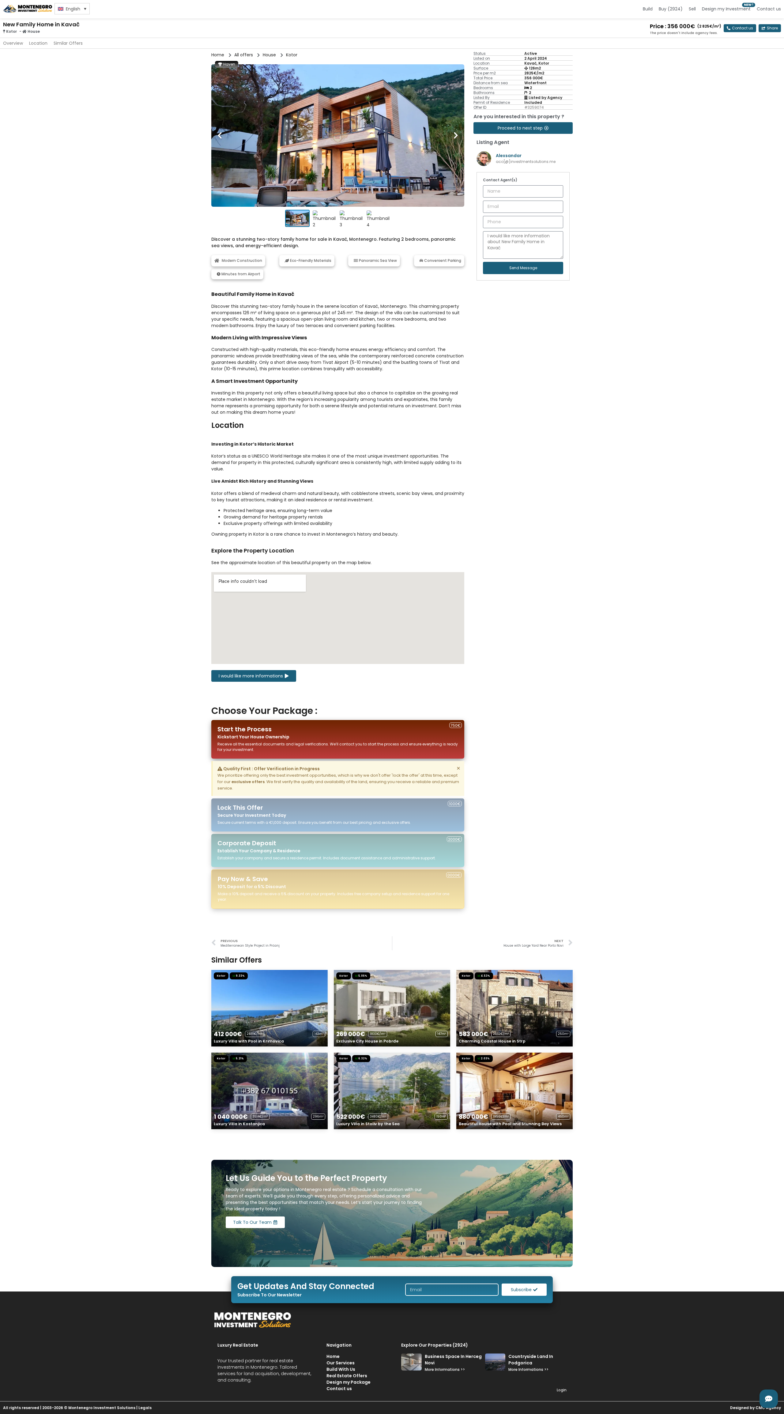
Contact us (769, 9)
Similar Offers (68, 43)
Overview (13, 43)
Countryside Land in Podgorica (530, 1359)
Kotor (11, 31)
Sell (692, 9)
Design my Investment (726, 9)
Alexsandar (509, 156)
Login (562, 1390)
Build (648, 9)
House (34, 31)
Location (38, 43)
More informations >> (445, 1369)
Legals (145, 1407)
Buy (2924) (671, 9)
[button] (770, 28)
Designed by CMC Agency (755, 1407)
